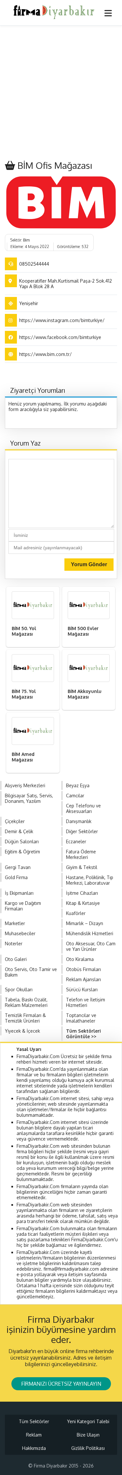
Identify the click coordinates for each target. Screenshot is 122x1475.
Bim (26, 240)
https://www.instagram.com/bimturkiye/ (62, 320)
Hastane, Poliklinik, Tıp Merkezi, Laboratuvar (89, 880)
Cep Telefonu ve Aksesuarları (83, 808)
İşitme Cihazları (82, 893)
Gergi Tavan (18, 867)
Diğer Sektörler (82, 831)
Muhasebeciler (20, 933)
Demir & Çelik (19, 831)
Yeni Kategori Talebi (88, 1421)
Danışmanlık (78, 821)
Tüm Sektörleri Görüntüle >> (83, 1033)
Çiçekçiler (15, 821)
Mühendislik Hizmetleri (89, 933)
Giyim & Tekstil (81, 867)
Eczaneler (76, 841)
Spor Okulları (19, 989)
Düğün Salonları (22, 841)
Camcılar (75, 795)
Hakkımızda (34, 1448)
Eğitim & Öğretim (22, 851)
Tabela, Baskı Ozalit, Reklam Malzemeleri (26, 1002)
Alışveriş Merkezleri (25, 785)
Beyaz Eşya (77, 785)
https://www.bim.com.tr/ (45, 354)
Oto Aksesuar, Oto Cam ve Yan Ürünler (90, 946)
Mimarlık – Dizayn (84, 923)
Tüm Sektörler (34, 1421)
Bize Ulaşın (88, 1435)
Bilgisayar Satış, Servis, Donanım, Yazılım (29, 798)
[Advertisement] (61, 93)
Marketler (15, 923)
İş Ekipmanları (19, 893)
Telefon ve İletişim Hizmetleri (85, 1002)
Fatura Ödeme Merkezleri (81, 854)
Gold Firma (16, 877)
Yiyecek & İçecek (22, 1031)
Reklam (34, 1435)
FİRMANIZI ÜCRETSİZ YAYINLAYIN (61, 1383)
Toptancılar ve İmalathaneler (81, 1018)
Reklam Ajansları (83, 979)
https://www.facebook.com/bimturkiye (60, 337)
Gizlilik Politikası (88, 1448)
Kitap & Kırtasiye (83, 903)
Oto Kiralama (80, 959)
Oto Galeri (16, 959)
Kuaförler (76, 913)
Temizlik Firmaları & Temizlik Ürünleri (25, 1018)
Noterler (13, 943)
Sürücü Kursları (82, 989)
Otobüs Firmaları (83, 969)
